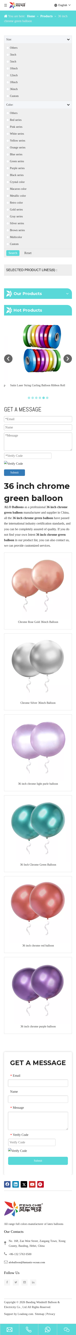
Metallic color (18, 195)
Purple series (17, 168)
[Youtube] (32, 1184)
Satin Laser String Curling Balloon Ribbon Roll (32, 385)
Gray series (16, 216)
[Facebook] (7, 1184)
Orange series (17, 147)
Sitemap (39, 1314)
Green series (17, 161)
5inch (13, 61)
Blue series (16, 154)
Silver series (17, 223)
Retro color (16, 202)
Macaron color (18, 189)
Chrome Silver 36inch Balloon (38, 702)
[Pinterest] (40, 1184)
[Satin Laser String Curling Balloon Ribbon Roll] (38, 348)
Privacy (51, 1314)
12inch (14, 75)
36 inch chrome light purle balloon (38, 783)
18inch (14, 82)
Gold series (16, 209)
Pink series (16, 127)
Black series (17, 175)
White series (17, 133)
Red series (15, 120)
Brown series (17, 230)
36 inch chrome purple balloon (38, 1026)
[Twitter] (24, 1184)
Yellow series (17, 140)
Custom (14, 96)
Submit (14, 472)
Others (13, 47)
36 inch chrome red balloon (38, 945)
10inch (14, 68)
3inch (13, 54)
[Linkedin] (15, 1184)
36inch (14, 89)
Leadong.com (25, 1314)
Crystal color (17, 182)
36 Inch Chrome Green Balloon (38, 864)
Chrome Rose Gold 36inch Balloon (38, 622)
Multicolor (16, 237)
